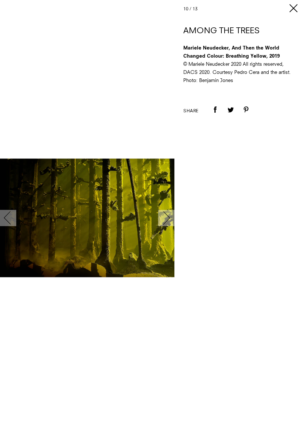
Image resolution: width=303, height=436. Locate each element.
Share (191, 111)
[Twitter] (230, 115)
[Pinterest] (246, 115)
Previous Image (8, 218)
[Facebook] (215, 115)
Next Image (166, 218)
